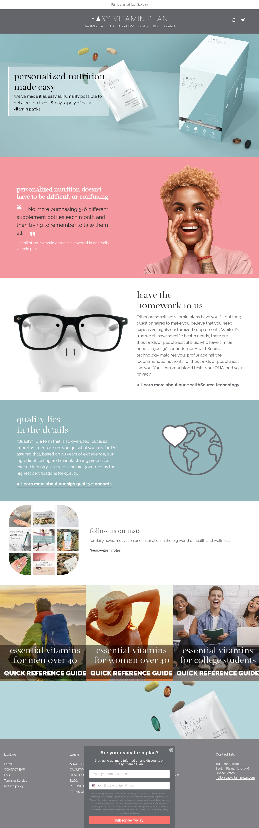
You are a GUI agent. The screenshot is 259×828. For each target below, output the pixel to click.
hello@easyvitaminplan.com (235, 777)
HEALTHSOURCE (81, 775)
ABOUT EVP (78, 764)
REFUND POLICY (82, 786)
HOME (8, 764)
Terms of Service (15, 780)
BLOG (74, 780)
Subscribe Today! (129, 820)
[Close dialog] (171, 750)
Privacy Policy (161, 810)
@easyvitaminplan (105, 550)
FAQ (7, 775)
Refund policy (13, 786)
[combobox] (95, 785)
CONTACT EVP (14, 769)
